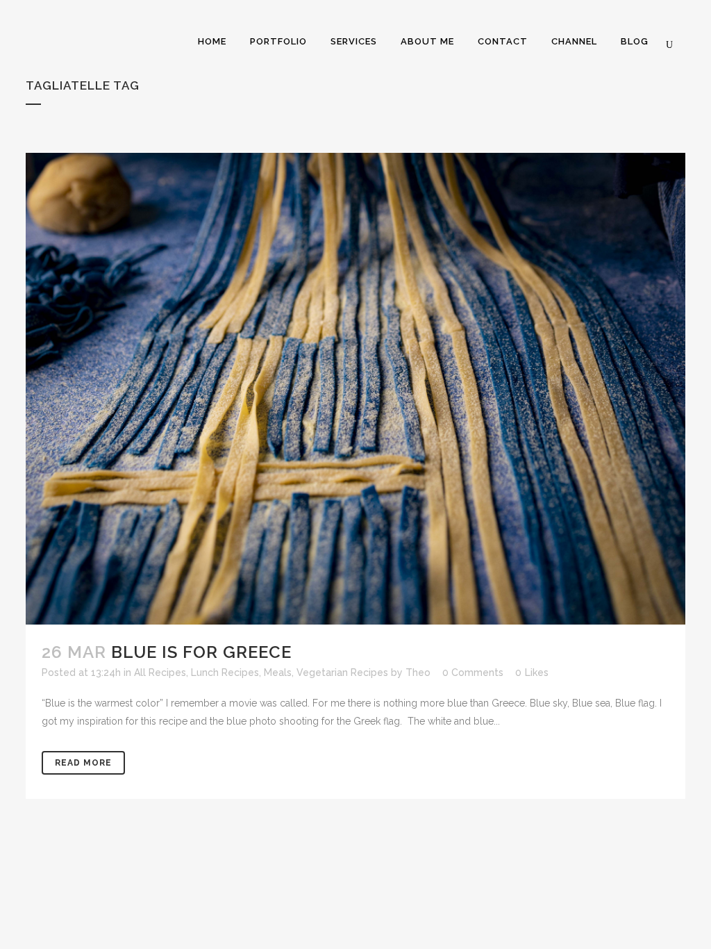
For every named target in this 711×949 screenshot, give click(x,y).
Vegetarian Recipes (342, 672)
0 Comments (472, 672)
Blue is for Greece (201, 652)
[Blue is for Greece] (355, 389)
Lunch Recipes (225, 672)
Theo (417, 672)
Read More (83, 763)
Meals (278, 672)
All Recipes (160, 672)
